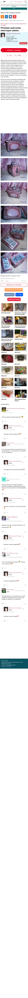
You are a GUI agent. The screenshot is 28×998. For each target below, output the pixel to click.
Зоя (8, 478)
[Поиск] (25, 1)
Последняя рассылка (6, 663)
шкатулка (3, 278)
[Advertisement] (14, 117)
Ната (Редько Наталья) (12, 553)
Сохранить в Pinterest (14, 299)
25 (3, 281)
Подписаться (23, 43)
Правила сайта (4, 662)
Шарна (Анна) (10, 443)
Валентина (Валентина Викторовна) (16, 408)
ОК (14, 8)
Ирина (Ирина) (10, 589)
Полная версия (4, 660)
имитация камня (10, 278)
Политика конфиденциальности (8, 665)
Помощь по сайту (19, 662)
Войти (11, 1)
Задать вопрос (11, 662)
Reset (19, 55)
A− (7, 55)
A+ (16, 55)
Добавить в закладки (14, 50)
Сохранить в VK (9, 294)
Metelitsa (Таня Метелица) (13, 33)
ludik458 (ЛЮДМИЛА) (12, 517)
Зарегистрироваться (18, 1)
